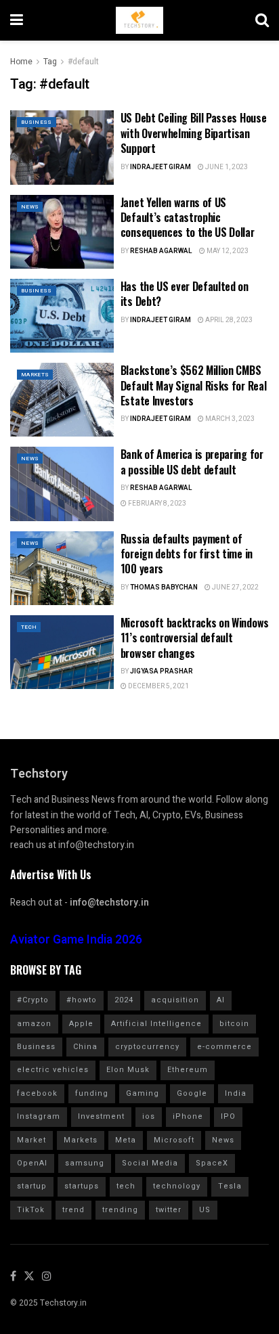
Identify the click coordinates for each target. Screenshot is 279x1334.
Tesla (230, 1186)
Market (31, 1140)
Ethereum (187, 1069)
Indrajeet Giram (160, 167)
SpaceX (212, 1163)
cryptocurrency (147, 1046)
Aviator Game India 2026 (76, 939)
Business (36, 122)
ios (148, 1116)
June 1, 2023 (226, 167)
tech (125, 1186)
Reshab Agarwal (161, 251)
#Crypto (33, 1000)
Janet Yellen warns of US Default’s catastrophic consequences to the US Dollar (188, 217)
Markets (35, 374)
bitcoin (234, 1023)
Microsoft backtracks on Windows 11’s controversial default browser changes (195, 638)
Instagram (38, 1116)
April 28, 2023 (228, 320)
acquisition (175, 1000)
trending (120, 1210)
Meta (125, 1140)
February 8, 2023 (156, 503)
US (205, 1210)
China (85, 1046)
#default (83, 61)
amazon (34, 1023)
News (30, 206)
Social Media (150, 1163)
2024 (123, 1000)
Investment (101, 1116)
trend (73, 1210)
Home (21, 61)
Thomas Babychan (164, 587)
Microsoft (174, 1140)
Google (192, 1093)
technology (176, 1186)
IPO (228, 1116)
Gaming (142, 1093)
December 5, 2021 (158, 686)
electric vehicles (53, 1069)
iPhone (188, 1116)
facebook (37, 1093)
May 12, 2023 (227, 251)
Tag (50, 61)
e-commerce (224, 1046)
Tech (29, 627)
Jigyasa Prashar (161, 671)
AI (221, 1000)
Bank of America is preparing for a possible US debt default (192, 461)
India (235, 1093)
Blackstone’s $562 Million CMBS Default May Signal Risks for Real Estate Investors (193, 385)
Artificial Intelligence (156, 1023)
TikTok (31, 1210)
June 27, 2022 (235, 587)
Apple (81, 1023)
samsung (84, 1163)
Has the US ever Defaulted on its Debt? (185, 293)
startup (32, 1186)
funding (91, 1093)
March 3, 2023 (229, 419)
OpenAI (32, 1163)
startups (81, 1186)
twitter (168, 1210)
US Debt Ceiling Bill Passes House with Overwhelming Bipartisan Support (193, 133)
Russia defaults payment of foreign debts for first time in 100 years (187, 554)
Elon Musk (128, 1069)
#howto (81, 1000)
